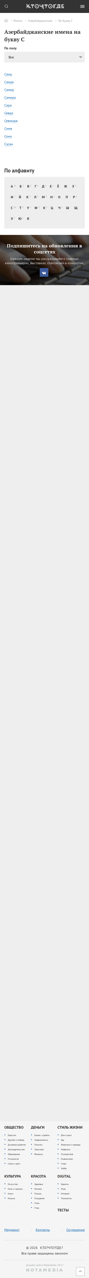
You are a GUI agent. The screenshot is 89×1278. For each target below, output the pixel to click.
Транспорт (39, 1149)
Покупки (38, 1144)
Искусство (13, 1184)
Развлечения (67, 1159)
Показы (37, 1193)
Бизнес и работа (41, 1135)
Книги (10, 1193)
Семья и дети (14, 1163)
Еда (62, 1140)
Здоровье (38, 1184)
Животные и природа (70, 1144)
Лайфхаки (65, 1149)
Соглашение (75, 1230)
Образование (14, 1154)
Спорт (63, 1163)
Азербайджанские (40, 21)
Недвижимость (41, 1140)
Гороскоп (12, 1135)
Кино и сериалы (15, 1188)
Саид (8, 74)
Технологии (66, 1198)
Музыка (11, 1198)
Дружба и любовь (16, 1140)
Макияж (38, 1188)
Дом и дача (66, 1135)
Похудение (39, 1198)
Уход (36, 1207)
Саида (9, 82)
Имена (17, 21)
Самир (9, 89)
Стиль (37, 1203)
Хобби (64, 1168)
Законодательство (16, 1149)
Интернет (65, 1193)
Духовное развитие (17, 1144)
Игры (63, 1188)
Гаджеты (65, 1184)
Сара (8, 105)
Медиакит (11, 1230)
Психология (13, 1159)
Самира (10, 97)
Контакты (43, 1230)
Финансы (38, 1154)
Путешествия (67, 1154)
